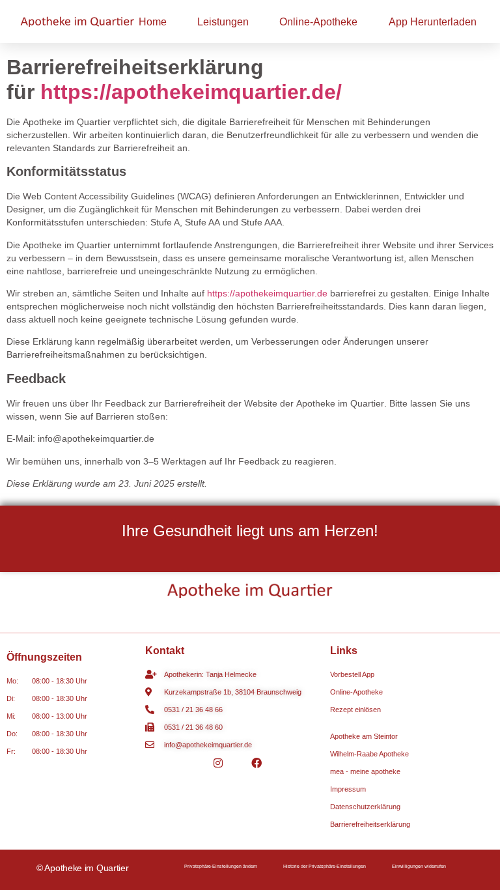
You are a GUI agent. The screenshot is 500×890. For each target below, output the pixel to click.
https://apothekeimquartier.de (267, 293)
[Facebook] (256, 762)
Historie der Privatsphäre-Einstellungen (324, 866)
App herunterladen (433, 21)
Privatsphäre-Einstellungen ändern (220, 866)
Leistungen (223, 21)
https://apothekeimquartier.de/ (191, 92)
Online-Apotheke (318, 21)
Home (153, 21)
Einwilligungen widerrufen (419, 866)
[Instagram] (218, 762)
